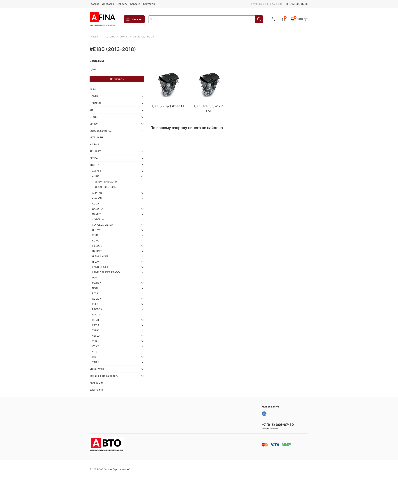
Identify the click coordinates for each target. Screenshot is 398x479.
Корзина (135, 3)
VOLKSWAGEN (98, 368)
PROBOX (97, 309)
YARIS (95, 362)
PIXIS (95, 293)
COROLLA (98, 219)
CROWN (97, 229)
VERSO (96, 340)
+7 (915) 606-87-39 (278, 425)
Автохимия (96, 382)
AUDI (93, 89)
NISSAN (94, 144)
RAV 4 (95, 325)
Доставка (108, 3)
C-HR (95, 235)
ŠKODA (94, 158)
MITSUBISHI (97, 137)
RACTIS (96, 314)
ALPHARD (98, 192)
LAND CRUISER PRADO (106, 272)
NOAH (95, 288)
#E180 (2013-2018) (106, 181)
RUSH (95, 319)
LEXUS (93, 116)
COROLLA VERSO (102, 224)
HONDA (94, 96)
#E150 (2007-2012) (106, 186)
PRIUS (95, 303)
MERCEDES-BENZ (100, 130)
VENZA (96, 335)
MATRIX (96, 282)
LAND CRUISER (101, 266)
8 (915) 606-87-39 (297, 3)
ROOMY (96, 298)
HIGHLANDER (100, 256)
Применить (117, 79)
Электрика (96, 389)
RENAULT (95, 151)
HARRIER (97, 251)
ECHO (95, 240)
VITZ (94, 351)
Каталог (137, 19)
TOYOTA (110, 36)
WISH (95, 356)
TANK (95, 330)
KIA (91, 110)
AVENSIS (97, 171)
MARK (95, 277)
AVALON (97, 198)
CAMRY (96, 214)
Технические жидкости (104, 375)
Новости (122, 3)
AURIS (124, 36)
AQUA (95, 203)
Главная (94, 3)
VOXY (95, 346)
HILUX (95, 261)
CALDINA (97, 208)
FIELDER (97, 245)
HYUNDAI (95, 103)
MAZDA (94, 123)
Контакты (149, 3)
